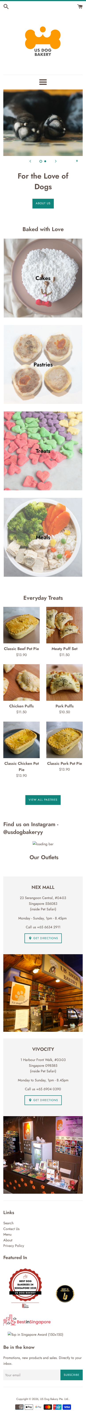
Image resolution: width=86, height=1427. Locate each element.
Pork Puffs (65, 706)
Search (8, 1223)
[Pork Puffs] (64, 682)
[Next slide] (56, 161)
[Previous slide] (30, 161)
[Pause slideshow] (77, 161)
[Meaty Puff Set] (64, 625)
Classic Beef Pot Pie (21, 649)
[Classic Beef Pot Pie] (21, 625)
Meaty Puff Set (64, 649)
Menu (7, 1234)
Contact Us (11, 1228)
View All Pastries (43, 800)
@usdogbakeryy (23, 832)
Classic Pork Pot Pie (64, 763)
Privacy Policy (13, 1245)
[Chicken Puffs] (21, 682)
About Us (43, 203)
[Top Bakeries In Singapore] (35, 1334)
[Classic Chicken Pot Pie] (21, 740)
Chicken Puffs (21, 706)
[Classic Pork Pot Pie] (64, 740)
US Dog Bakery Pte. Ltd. (54, 1399)
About (7, 1240)
